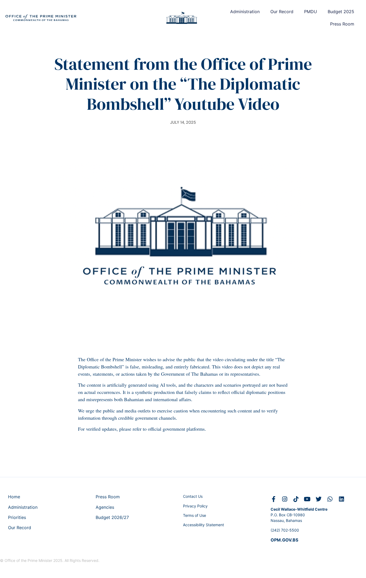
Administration (245, 11)
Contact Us (193, 496)
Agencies (105, 507)
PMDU (310, 11)
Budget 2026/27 (112, 517)
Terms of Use (194, 515)
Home (14, 496)
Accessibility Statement (203, 524)
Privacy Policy (195, 506)
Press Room (342, 24)
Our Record (281, 11)
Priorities (17, 517)
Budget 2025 (341, 11)
